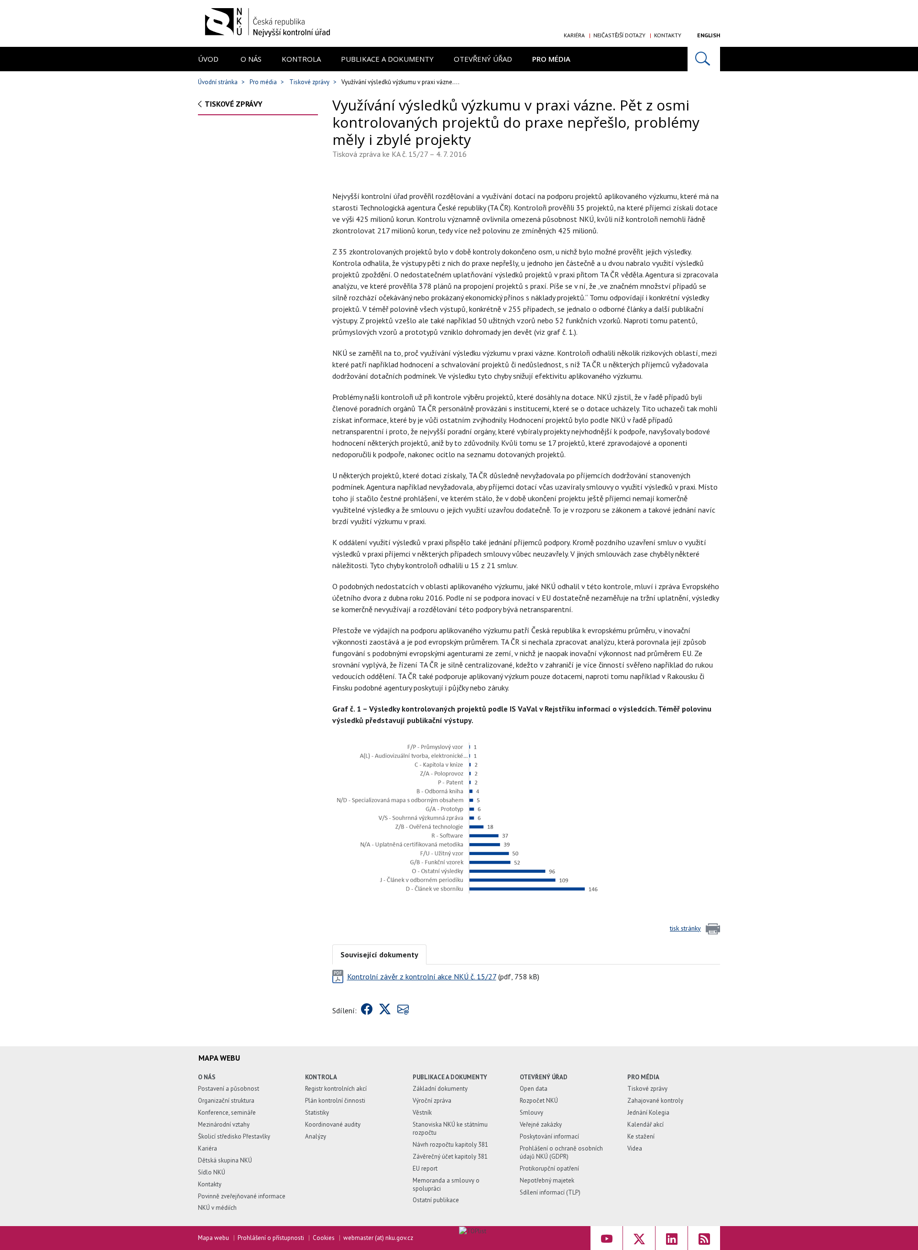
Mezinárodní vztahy (224, 1124)
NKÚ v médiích (217, 1208)
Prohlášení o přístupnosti (271, 1238)
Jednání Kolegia (648, 1112)
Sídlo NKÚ (211, 1172)
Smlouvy (531, 1112)
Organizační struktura (226, 1100)
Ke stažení (641, 1136)
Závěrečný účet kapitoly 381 (450, 1156)
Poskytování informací (549, 1136)
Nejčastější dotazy (619, 35)
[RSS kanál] (704, 1238)
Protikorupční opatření (549, 1168)
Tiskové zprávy (309, 82)
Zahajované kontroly (655, 1100)
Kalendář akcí (645, 1124)
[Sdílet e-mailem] (403, 1010)
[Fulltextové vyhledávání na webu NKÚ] (704, 59)
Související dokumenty (379, 954)
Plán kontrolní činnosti (335, 1100)
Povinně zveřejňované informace (241, 1196)
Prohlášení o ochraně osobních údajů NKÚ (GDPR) (561, 1152)
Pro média (551, 59)
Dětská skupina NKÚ (225, 1160)
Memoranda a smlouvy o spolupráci (446, 1184)
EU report (425, 1168)
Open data (533, 1089)
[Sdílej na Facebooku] (366, 1010)
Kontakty (667, 35)
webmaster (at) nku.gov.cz (378, 1238)
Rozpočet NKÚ (539, 1100)
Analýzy (315, 1136)
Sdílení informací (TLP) (550, 1192)
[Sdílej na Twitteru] (385, 1010)
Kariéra (574, 35)
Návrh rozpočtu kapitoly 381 (450, 1144)
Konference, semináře (227, 1112)
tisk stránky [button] (685, 928)
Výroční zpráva (432, 1100)
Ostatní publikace (436, 1200)
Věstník (422, 1112)
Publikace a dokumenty (387, 59)
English (708, 35)
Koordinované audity (333, 1124)
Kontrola (301, 59)
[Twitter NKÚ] (639, 1238)
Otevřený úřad (483, 59)
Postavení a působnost (228, 1089)
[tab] (379, 954)
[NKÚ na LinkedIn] (672, 1238)
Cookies (324, 1238)
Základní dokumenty (440, 1089)
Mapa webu (213, 1238)
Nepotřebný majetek (547, 1180)
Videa (634, 1148)
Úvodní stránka (218, 82)
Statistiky (317, 1112)
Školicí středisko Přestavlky (234, 1136)
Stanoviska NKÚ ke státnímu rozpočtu (450, 1128)
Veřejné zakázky (541, 1124)
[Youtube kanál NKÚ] (606, 1238)
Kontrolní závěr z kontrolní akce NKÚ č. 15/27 (421, 976)
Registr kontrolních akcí (336, 1089)
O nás (251, 59)
